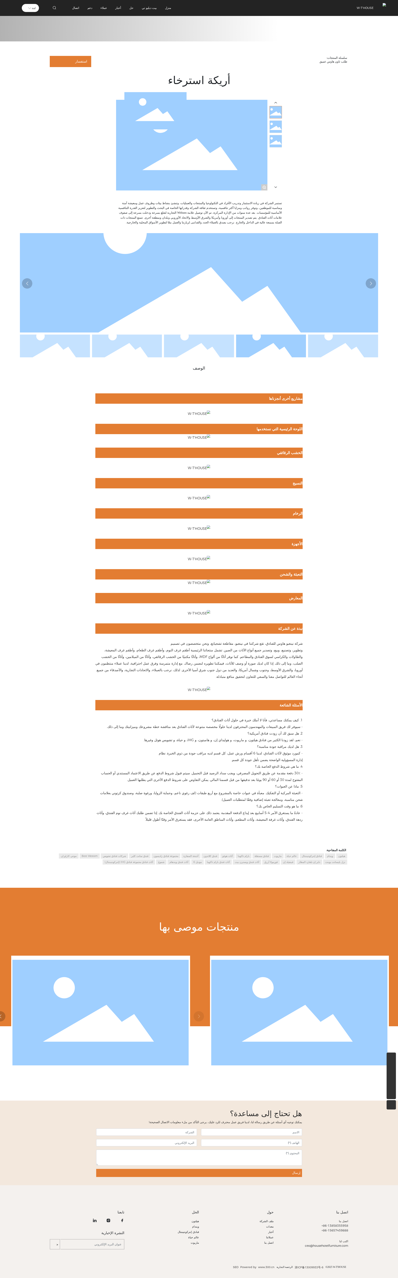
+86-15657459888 (335, 1230)
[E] (391, 1075)
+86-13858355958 (335, 1225)
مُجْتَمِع (238, 1012)
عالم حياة (193, 1237)
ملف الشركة (267, 1221)
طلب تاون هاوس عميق (305, 27)
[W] (391, 1066)
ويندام (195, 1226)
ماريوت (195, 1242)
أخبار (271, 1231)
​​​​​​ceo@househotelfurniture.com (326, 1246)
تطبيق (326, 27)
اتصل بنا (342, 1212)
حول (270, 1212)
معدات (270, 1226)
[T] (391, 1085)
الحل (195, 1212)
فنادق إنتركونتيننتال (188, 1231)
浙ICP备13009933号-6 (309, 1267)
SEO (236, 1267)
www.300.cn (265, 1267)
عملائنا (270, 1237)
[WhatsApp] (391, 1057)
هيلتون (195, 1221)
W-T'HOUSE (365, 8)
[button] (27, 283)
